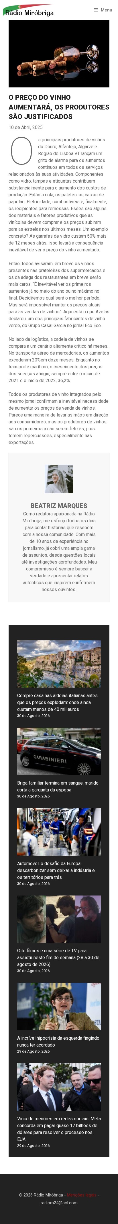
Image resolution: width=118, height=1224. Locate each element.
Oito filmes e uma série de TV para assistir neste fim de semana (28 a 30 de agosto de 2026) (58, 957)
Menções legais (82, 1195)
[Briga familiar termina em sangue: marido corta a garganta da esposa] (59, 771)
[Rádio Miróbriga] (28, 10)
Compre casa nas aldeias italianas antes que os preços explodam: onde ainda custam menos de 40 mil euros (57, 702)
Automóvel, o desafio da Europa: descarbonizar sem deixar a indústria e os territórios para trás (56, 870)
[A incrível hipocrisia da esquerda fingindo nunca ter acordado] (59, 1026)
